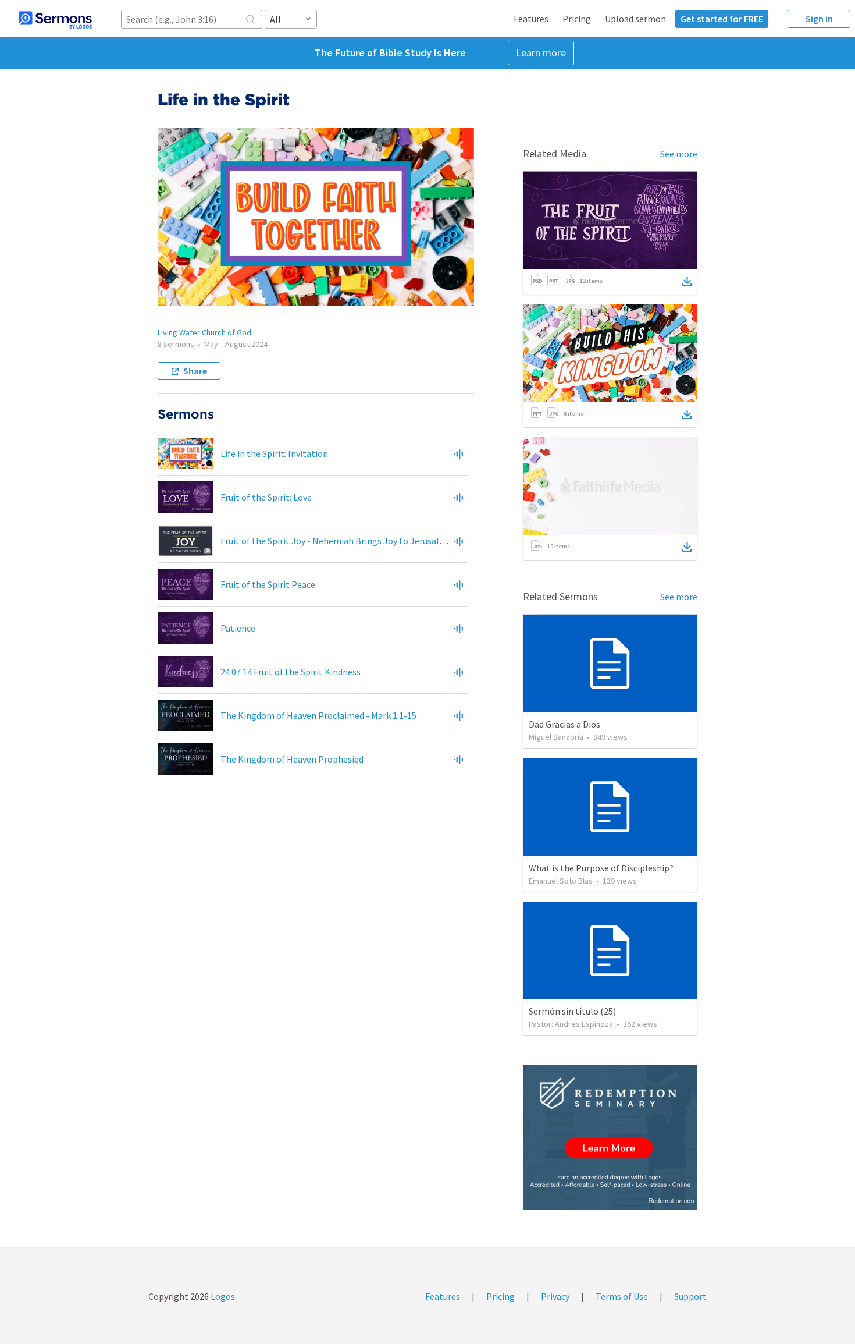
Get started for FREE (722, 18)
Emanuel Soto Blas (561, 880)
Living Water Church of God (204, 332)
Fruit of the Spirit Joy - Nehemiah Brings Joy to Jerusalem (336, 541)
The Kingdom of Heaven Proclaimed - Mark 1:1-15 (318, 715)
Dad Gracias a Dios (564, 724)
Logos (222, 1296)
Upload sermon (635, 18)
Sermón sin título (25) (572, 1011)
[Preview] (458, 453)
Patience (237, 628)
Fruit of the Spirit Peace (267, 584)
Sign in (819, 18)
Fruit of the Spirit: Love (266, 497)
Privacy (555, 1296)
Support (690, 1296)
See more (678, 153)
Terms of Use (622, 1296)
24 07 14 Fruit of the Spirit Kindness (290, 672)
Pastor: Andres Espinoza (571, 1024)
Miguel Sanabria (556, 737)
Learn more (541, 52)
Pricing (576, 18)
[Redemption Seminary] (610, 1137)
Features (531, 18)
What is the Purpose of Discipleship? (601, 868)
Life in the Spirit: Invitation (274, 453)
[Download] (687, 281)
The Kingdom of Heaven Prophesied (292, 759)
